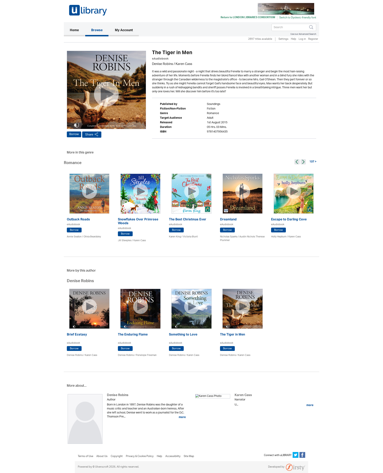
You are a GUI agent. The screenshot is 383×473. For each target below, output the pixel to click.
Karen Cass (184, 64)
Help (293, 39)
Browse (97, 30)
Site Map (189, 456)
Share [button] (89, 134)
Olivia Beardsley (92, 236)
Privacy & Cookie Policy (140, 456)
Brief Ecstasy (77, 335)
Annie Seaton (74, 236)
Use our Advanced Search (303, 34)
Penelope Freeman (146, 355)
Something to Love (183, 335)
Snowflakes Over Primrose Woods (138, 222)
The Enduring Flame (133, 335)
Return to (248, 17)
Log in (302, 39)
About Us (102, 456)
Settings (283, 39)
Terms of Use (85, 456)
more (182, 417)
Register (313, 39)
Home (77, 30)
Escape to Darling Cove (289, 220)
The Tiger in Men (232, 335)
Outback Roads (78, 220)
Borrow (74, 134)
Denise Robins (162, 64)
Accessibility (173, 456)
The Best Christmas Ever (187, 220)
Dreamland (228, 220)
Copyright (117, 456)
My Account (124, 30)
